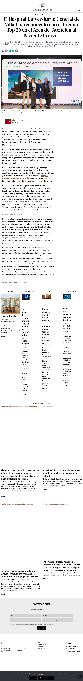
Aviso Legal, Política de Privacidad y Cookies (42, 624)
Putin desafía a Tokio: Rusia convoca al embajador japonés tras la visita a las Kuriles (47, 324)
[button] (79, 10)
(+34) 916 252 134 (70, 655)
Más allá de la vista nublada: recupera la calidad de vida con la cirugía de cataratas (61, 473)
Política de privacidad (46, 678)
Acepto (33, 678)
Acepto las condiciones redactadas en (32, 624)
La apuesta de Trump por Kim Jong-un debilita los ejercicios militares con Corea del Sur (26, 326)
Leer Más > (24, 394)
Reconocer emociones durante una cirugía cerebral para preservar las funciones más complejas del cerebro (19, 573)
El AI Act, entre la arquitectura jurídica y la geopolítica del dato (69, 318)
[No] (80, 676)
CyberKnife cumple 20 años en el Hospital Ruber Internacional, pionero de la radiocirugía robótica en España (61, 564)
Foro (10, 291)
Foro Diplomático (9, 315)
